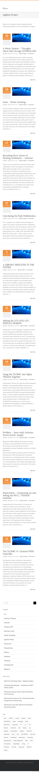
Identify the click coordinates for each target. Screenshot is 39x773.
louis (5, 53)
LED (18, 734)
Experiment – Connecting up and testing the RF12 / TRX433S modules (19, 495)
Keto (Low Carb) (9, 631)
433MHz (11, 718)
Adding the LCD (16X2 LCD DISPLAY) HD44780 (16, 322)
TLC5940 (14, 747)
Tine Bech (6, 747)
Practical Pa (7, 644)
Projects (6, 652)
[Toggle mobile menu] (35, 8)
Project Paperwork (18, 740)
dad (19, 728)
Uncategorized (8, 665)
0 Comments (31, 53)
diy (29, 728)
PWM (26, 740)
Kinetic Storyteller (10, 635)
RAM (31, 740)
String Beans (16, 744)
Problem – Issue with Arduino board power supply (18, 433)
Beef (27, 721)
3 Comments (31, 379)
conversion (13, 728)
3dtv (5, 718)
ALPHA (17, 718)
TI (28, 744)
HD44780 (29, 731)
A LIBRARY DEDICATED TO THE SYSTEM (18, 266)
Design (24, 728)
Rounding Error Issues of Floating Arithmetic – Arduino (18, 156)
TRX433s (29, 747)
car (25, 724)
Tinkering (7, 661)
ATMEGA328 (7, 721)
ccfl (30, 724)
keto (13, 734)
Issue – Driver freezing (14, 102)
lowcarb (6, 737)
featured (6, 731)
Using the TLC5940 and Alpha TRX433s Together (17, 375)
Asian (29, 718)
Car (5, 614)
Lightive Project (23, 53)
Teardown (7, 656)
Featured (7, 623)
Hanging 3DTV (8, 627)
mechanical (13, 737)
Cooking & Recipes (10, 618)
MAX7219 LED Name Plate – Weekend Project (18, 681)
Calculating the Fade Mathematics (19, 216)
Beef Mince (7, 724)
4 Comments (32, 325)
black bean (15, 724)
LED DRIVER (24, 734)
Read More (32, 79)
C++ (21, 724)
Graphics (22, 731)
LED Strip (32, 734)
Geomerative (14, 731)
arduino (23, 718)
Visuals (5, 750)
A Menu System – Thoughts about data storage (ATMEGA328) (19, 49)
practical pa (22, 737)
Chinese (6, 728)
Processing (30, 737)
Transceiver (21, 747)
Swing (23, 744)
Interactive (6, 734)
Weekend (7, 669)
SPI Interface (7, 744)
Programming (8, 648)
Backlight (20, 721)
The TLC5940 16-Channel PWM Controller (18, 552)
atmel (14, 721)
